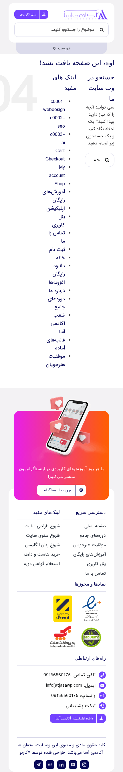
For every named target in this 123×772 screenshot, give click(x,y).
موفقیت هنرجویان (55, 361)
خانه (60, 258)
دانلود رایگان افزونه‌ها (57, 274)
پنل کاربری (58, 221)
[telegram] (38, 764)
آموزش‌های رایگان (53, 196)
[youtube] (73, 764)
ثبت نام (57, 250)
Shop (59, 184)
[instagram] (84, 764)
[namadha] (77, 596)
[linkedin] (61, 764)
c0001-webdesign (54, 106)
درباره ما (57, 291)
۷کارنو (25, 752)
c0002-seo (57, 122)
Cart (60, 151)
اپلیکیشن (55, 208)
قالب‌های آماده (55, 344)
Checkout (55, 159)
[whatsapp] (50, 764)
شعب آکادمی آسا (58, 323)
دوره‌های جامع (56, 303)
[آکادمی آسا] (86, 10)
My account (57, 172)
